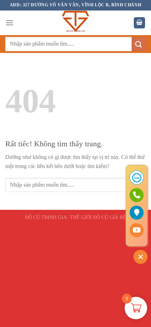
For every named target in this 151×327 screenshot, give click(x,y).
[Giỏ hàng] (139, 23)
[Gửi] (139, 44)
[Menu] (9, 22)
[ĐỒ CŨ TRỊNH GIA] (75, 23)
